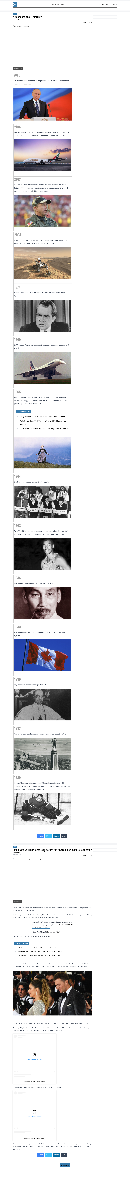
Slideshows (60, 4)
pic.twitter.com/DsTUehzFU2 (41, 927)
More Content (65, 1165)
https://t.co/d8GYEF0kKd (66, 925)
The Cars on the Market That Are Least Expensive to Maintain (44, 428)
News (54, 4)
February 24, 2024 (53, 932)
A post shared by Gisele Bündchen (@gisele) (34, 1081)
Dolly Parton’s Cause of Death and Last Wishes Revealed (42, 416)
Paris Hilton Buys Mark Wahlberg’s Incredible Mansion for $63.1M (39, 951)
